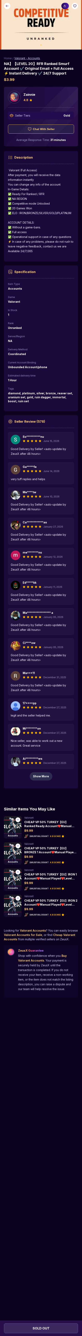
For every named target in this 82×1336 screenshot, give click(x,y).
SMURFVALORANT (39, 836)
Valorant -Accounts (27, 58)
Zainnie (29, 95)
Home (8, 58)
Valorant (29, 817)
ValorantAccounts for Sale (23, 935)
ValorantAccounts (33, 930)
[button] (41, 25)
